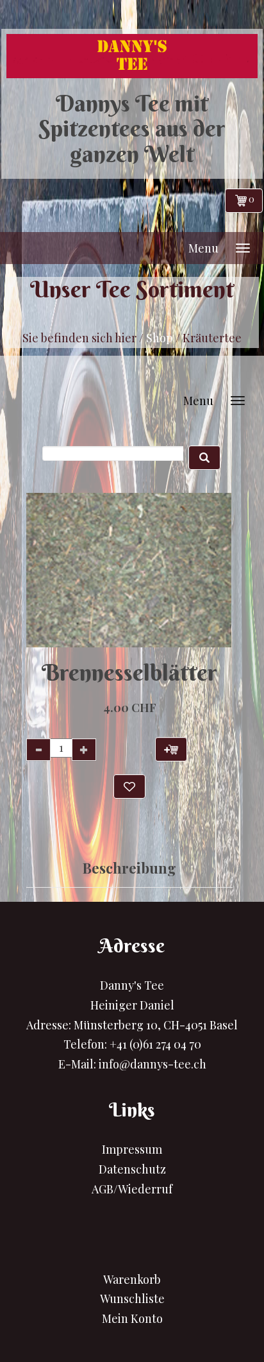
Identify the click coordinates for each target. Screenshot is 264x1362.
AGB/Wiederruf (132, 1189)
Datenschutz (132, 1169)
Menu (203, 248)
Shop (159, 337)
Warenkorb (132, 1279)
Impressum (132, 1149)
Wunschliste (132, 1298)
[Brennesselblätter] (119, 570)
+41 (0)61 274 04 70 (155, 1044)
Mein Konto (132, 1318)
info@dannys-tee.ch (152, 1064)
